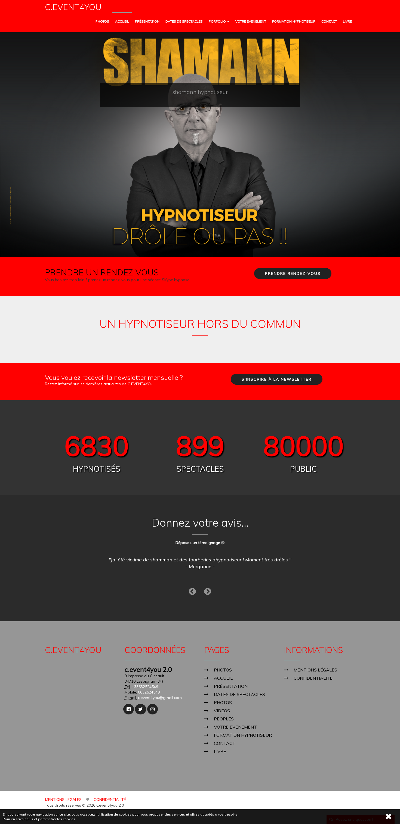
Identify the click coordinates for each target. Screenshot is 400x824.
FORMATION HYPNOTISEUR (293, 21)
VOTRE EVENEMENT (250, 21)
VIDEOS (222, 710)
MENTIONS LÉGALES (315, 670)
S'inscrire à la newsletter (277, 379)
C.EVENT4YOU (73, 7)
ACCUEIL (122, 21)
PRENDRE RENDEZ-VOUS (293, 273)
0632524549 (149, 692)
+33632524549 (145, 686)
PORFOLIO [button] (218, 21)
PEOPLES (224, 719)
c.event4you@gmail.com (160, 697)
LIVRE (347, 21)
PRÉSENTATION (147, 21)
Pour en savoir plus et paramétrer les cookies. (39, 819)
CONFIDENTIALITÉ (313, 678)
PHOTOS (102, 21)
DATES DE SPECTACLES (184, 21)
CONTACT (329, 21)
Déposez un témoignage (198, 542)
